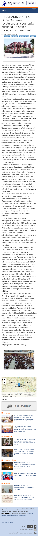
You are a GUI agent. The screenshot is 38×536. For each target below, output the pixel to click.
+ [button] (4, 379)
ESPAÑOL (26, 520)
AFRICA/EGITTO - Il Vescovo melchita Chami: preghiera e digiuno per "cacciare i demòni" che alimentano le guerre (24, 441)
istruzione (7, 36)
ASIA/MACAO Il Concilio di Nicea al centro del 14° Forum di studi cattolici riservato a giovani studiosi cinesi (24, 497)
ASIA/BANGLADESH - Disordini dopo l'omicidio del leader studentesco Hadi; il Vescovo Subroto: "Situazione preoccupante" (25, 465)
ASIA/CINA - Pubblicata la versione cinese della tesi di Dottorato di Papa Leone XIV (24, 487)
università (33, 36)
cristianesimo (14, 36)
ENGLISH (20, 520)
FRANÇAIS (33, 520)
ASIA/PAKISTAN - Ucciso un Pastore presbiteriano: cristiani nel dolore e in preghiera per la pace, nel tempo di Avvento (24, 452)
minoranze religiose (24, 36)
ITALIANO (14, 520)
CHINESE (10, 522)
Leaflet (3, 393)
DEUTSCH (4, 522)
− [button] (4, 382)
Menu (4, 10)
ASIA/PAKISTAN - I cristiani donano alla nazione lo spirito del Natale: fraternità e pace (25, 475)
